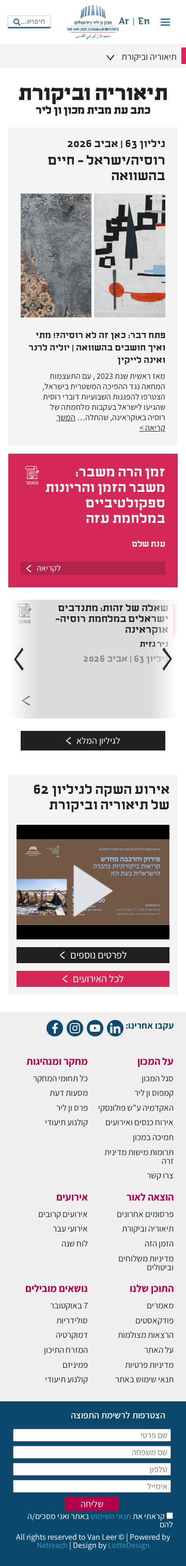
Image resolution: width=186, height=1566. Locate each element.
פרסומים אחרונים (145, 1214)
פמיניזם (75, 1364)
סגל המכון (158, 1078)
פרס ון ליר (72, 1107)
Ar (124, 22)
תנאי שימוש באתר (144, 1379)
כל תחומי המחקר (60, 1078)
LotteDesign (129, 1545)
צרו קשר (160, 1175)
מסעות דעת (69, 1092)
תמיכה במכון (153, 1137)
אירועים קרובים (63, 1214)
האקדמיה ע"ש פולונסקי (136, 1107)
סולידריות (72, 1320)
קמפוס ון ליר (154, 1092)
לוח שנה (74, 1243)
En (144, 22)
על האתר (159, 1349)
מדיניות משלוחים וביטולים (146, 1263)
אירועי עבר (70, 1228)
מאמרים (160, 1305)
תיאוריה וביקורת (148, 1228)
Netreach (52, 1545)
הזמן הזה (159, 1243)
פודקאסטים (154, 1320)
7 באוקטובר (69, 1305)
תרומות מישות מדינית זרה (139, 1156)
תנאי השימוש (110, 1516)
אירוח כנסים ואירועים (139, 1122)
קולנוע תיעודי (66, 1122)
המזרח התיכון (66, 1349)
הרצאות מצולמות (146, 1334)
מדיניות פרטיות (149, 1364)
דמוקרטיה (72, 1334)
